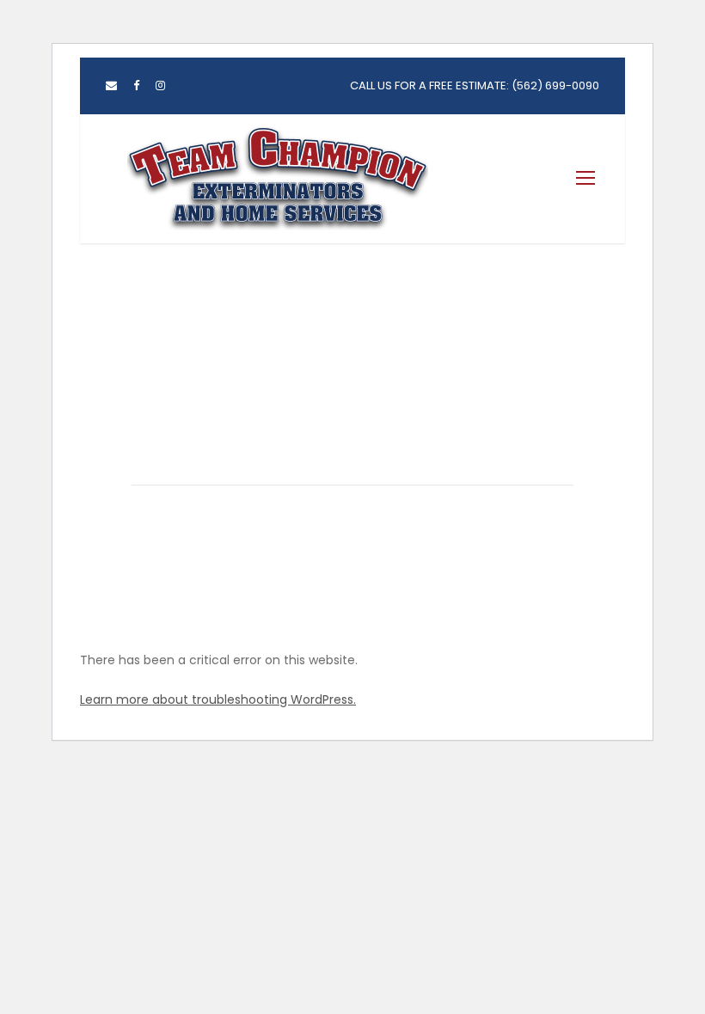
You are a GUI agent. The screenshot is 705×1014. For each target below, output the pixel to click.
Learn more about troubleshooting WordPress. (218, 699)
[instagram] (160, 85)
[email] (111, 85)
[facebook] (136, 85)
